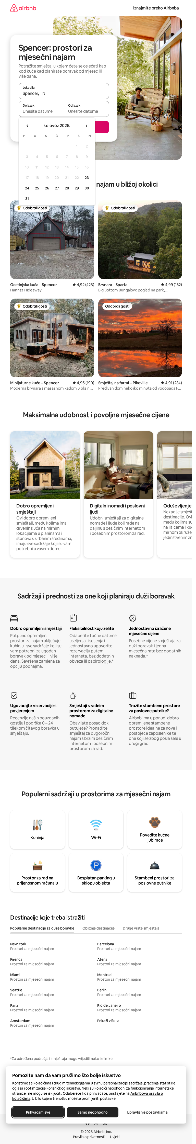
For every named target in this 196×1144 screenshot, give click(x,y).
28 (67, 188)
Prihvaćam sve (38, 1112)
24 (27, 188)
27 (57, 188)
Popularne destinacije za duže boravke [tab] (42, 928)
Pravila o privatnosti (89, 1137)
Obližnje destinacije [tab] (98, 928)
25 (37, 188)
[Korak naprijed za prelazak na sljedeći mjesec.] (86, 125)
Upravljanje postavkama (147, 1112)
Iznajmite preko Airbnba (156, 8)
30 (87, 188)
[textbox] (41, 111)
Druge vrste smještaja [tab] (141, 928)
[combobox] (64, 93)
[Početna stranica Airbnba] (23, 8)
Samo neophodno (93, 1112)
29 (77, 188)
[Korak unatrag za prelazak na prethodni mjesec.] (27, 125)
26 (47, 188)
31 (27, 198)
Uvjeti (114, 1137)
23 (87, 177)
